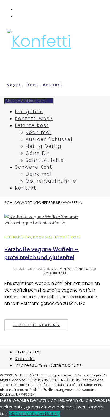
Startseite (27, 352)
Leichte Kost (32, 125)
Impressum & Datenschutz (48, 365)
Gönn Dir (38, 153)
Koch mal (38, 132)
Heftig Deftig (43, 146)
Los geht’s (29, 111)
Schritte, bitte (45, 160)
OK (11, 414)
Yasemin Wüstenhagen (72, 269)
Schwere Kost (33, 167)
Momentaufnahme (51, 181)
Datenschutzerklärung (37, 414)
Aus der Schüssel (49, 139)
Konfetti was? (34, 118)
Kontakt (25, 188)
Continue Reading (36, 325)
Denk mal (39, 174)
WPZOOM (28, 394)
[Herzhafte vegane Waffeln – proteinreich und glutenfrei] (54, 223)
